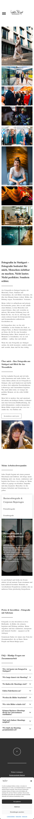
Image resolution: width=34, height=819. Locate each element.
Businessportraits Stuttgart (17, 775)
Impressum (24, 816)
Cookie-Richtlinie (11, 816)
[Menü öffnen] (4, 13)
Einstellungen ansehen (17, 812)
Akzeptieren (17, 801)
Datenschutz (18, 816)
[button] (31, 781)
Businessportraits (9, 547)
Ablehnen (17, 807)
